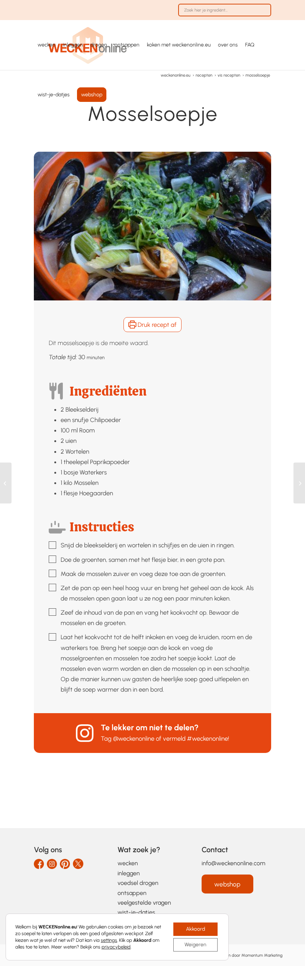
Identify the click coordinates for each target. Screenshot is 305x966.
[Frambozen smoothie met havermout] (6, 483)
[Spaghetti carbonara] (299, 483)
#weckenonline (207, 738)
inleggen (129, 873)
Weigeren (195, 944)
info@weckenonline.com (233, 863)
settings (109, 940)
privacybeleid (116, 947)
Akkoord (195, 929)
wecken (128, 863)
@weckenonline (133, 738)
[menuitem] (222, 14)
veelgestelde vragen (144, 902)
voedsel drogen (138, 882)
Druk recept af (156, 324)
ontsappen (132, 892)
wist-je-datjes (136, 912)
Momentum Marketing (261, 955)
